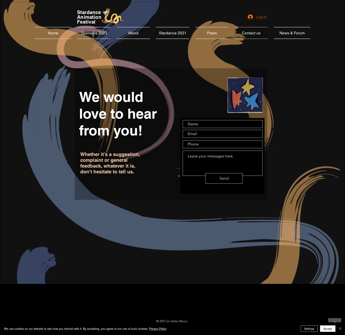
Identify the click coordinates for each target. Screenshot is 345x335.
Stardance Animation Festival (89, 17)
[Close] (340, 328)
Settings (309, 329)
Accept (327, 329)
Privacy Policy (158, 329)
